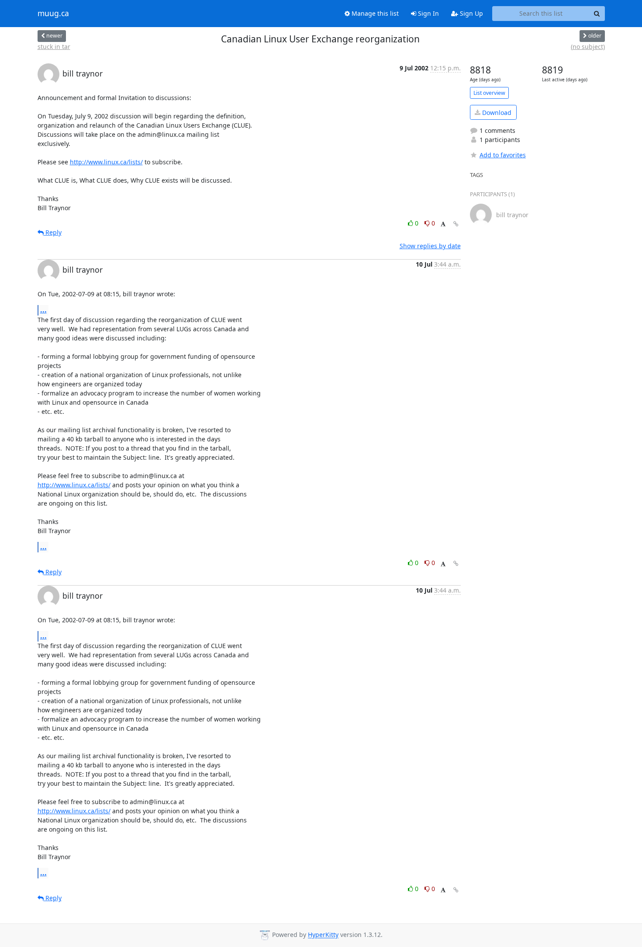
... (43, 310)
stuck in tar (54, 46)
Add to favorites (503, 155)
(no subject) (588, 46)
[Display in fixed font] (443, 224)
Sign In (427, 13)
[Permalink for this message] (456, 224)
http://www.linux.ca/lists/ (106, 162)
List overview (489, 93)
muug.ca (53, 13)
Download (495, 112)
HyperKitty (323, 935)
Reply (53, 232)
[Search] (597, 13)
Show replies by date (430, 246)
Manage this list (374, 13)
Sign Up (470, 13)
